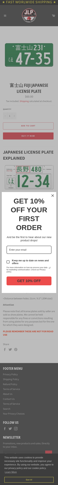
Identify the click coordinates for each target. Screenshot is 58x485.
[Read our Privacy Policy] (49, 268)
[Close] (52, 195)
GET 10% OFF (29, 281)
